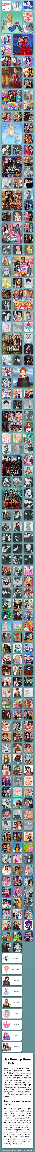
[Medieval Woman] (23, 376)
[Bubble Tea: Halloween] (6, 748)
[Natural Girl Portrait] (17, 438)
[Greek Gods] (6, 327)
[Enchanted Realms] (28, 83)
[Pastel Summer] (17, 781)
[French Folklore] (28, 194)
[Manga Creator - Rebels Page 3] (28, 504)
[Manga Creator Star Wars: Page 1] (17, 593)
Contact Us (20, 1150)
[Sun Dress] (17, 316)
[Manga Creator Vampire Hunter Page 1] (28, 559)
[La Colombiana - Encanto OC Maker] (17, 870)
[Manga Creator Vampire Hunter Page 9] (17, 360)
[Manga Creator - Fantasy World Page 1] (28, 493)
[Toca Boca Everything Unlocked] (28, 759)
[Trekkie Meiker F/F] (17, 670)
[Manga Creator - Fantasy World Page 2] (28, 482)
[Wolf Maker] (17, 327)
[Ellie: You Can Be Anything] (6, 925)
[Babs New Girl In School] (6, 892)
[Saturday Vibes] (17, 659)
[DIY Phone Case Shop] (6, 615)
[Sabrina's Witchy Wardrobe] (28, 670)
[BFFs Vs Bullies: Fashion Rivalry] (23, 266)
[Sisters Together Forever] (6, 393)
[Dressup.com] (4, 9)
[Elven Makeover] (6, 271)
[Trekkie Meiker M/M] (28, 637)
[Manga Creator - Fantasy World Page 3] (6, 305)
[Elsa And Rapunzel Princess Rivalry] (6, 371)
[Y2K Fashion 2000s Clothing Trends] (17, 759)
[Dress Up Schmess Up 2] (28, 593)
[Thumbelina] (12, 133)
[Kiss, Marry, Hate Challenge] (6, 659)
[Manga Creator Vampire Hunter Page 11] (17, 537)
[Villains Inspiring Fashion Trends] (28, 449)
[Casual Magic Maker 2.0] (17, 681)
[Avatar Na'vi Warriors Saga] (28, 205)
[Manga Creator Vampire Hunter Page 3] (17, 559)
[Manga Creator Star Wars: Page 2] (28, 515)
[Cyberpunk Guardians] (6, 294)
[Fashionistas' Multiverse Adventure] (17, 836)
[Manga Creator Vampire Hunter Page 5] (28, 548)
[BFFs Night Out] (17, 393)
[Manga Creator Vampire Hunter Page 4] (6, 559)
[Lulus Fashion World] (28, 571)
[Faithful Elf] (28, 404)
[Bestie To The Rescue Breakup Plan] (28, 626)
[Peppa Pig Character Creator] (17, 626)
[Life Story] (17, 61)
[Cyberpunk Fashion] (28, 858)
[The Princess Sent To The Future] (6, 50)
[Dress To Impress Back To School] (28, 72)
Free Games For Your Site (9, 1150)
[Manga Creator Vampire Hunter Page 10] (6, 382)
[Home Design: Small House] (28, 781)
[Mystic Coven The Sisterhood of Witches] (28, 360)
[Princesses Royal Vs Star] (17, 803)
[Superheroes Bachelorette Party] (6, 870)
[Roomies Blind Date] (6, 681)
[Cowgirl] (28, 615)
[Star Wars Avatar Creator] (6, 593)
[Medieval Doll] (12, 77)
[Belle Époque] (28, 283)
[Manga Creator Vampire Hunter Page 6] (17, 548)
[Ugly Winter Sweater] (6, 737)
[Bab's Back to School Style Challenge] (12, 232)
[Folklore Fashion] (17, 6)
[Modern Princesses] (17, 881)
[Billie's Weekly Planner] (28, 128)
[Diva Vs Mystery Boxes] (28, 836)
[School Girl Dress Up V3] (6, 360)
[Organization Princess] (17, 792)
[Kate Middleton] (17, 526)
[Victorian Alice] (17, 249)
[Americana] (28, 316)
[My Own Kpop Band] (6, 903)
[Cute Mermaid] (28, 471)
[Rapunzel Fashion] (17, 449)
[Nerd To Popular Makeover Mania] (28, 792)
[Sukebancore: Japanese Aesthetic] (17, 748)
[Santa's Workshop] (28, 726)
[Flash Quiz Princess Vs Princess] (17, 847)
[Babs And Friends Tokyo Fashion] (28, 914)
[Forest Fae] (28, 604)
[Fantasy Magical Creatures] (6, 947)
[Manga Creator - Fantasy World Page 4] (6, 482)
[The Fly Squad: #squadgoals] (6, 526)
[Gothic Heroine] (17, 615)
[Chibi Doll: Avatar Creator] (6, 438)
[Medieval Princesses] (6, 216)
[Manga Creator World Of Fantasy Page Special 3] (28, 415)
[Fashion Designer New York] (28, 825)
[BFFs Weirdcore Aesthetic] (12, 100)
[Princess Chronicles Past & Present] (6, 836)
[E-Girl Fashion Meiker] (17, 770)
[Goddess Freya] (6, 283)
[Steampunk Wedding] (17, 183)
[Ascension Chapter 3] (6, 803)
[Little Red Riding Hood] (28, 427)
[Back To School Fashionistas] (28, 393)
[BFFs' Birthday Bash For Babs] (17, 714)
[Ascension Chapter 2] (6, 858)
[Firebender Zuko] (17, 604)
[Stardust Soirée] (6, 770)
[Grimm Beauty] (6, 260)
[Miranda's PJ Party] (17, 892)
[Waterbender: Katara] (6, 670)
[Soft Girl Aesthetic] (28, 748)
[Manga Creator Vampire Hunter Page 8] (28, 537)
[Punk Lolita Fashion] (17, 814)
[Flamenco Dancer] (23, 44)
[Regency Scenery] (6, 759)
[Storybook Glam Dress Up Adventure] (28, 105)
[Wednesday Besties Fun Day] (28, 183)
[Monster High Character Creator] (28, 925)
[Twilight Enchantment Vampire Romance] (12, 465)
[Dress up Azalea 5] (28, 61)
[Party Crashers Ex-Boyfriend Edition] (28, 714)
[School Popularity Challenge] (6, 116)
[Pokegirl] (28, 438)
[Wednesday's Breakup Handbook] (12, 421)
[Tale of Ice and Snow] (17, 726)
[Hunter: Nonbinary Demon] (17, 648)
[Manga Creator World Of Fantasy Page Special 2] (6, 249)
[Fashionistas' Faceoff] (17, 283)
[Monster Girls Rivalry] (17, 936)
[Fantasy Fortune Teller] (17, 150)
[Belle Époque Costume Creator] (17, 582)
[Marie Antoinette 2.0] (28, 692)
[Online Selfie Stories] (28, 582)
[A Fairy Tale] (6, 703)
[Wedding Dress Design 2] (17, 216)
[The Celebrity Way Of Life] (6, 449)
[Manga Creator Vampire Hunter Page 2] (6, 316)
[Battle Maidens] (12, 199)
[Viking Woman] (28, 94)
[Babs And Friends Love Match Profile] (28, 139)
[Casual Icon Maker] (28, 770)
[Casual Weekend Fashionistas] (28, 460)
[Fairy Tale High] (28, 28)
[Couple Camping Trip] (6, 936)
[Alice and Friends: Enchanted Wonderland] (17, 116)
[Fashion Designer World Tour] (6, 825)
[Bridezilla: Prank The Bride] (6, 726)
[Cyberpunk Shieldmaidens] (6, 571)
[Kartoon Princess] (17, 703)
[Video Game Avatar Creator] (17, 947)
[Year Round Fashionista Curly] (28, 327)
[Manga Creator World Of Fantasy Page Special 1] (28, 903)
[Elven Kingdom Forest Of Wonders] (12, 343)
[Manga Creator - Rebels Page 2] (17, 515)
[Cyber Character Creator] (17, 637)
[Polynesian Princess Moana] (6, 648)
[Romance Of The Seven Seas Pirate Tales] (28, 116)
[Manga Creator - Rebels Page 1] (17, 571)
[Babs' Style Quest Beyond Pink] (28, 803)
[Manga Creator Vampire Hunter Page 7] (6, 548)
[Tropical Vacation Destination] (17, 858)
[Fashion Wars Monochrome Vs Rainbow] (28, 150)
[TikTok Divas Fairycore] (17, 925)
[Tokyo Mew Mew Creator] (28, 338)
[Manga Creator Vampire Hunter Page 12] (6, 537)
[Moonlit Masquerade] (6, 604)
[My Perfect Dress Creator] (28, 870)
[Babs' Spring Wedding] (6, 692)
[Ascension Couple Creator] (28, 892)
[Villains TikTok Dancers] (28, 936)
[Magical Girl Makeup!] (28, 648)
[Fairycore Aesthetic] (17, 692)
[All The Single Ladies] (6, 637)
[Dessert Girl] (28, 17)
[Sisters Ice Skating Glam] (6, 914)
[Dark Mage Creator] (28, 172)
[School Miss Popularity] (28, 881)
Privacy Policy (28, 1150)
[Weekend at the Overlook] (28, 737)
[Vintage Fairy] (28, 249)
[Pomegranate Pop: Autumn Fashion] (28, 703)
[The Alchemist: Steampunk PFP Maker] (6, 714)
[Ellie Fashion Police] (28, 659)
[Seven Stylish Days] (17, 825)
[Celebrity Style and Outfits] (6, 847)
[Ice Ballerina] (28, 6)
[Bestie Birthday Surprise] (23, 299)
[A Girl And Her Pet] (12, 22)
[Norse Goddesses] (28, 161)
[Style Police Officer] (6, 792)
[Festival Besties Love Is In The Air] (28, 814)
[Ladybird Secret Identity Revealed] (6, 39)
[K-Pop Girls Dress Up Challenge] (6, 61)
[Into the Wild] (17, 737)
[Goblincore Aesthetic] (17, 903)
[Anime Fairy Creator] (6, 183)
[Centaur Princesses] (6, 515)
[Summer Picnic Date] (28, 847)
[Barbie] (6, 626)
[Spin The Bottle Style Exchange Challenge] (28, 216)
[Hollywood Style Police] (6, 814)
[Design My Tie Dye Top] (6, 881)
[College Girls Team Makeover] (6, 582)
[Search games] (8, 9)
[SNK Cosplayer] (17, 482)
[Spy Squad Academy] (6, 781)
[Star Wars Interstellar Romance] (28, 238)
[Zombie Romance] (17, 404)
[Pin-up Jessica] (28, 349)
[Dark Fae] (28, 681)
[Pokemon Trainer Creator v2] (28, 526)
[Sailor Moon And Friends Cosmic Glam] (28, 227)
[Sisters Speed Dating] (17, 914)
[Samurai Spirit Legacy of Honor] (12, 498)
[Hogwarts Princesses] (12, 166)
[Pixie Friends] (6, 150)
